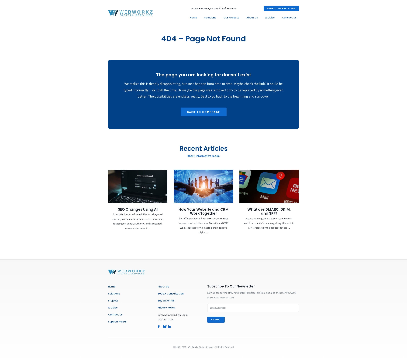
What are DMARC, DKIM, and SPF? (269, 211)
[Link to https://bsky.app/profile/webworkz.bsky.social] (164, 326)
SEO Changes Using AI (138, 209)
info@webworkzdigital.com (205, 8)
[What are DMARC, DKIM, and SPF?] (269, 186)
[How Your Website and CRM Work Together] (203, 186)
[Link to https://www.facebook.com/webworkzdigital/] (159, 326)
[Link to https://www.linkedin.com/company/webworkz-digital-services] (173, 326)
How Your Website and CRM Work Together (203, 211)
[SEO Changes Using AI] (137, 186)
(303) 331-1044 (228, 8)
